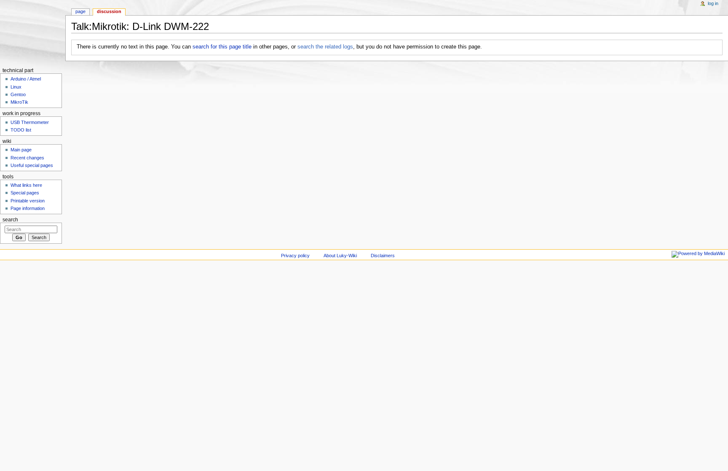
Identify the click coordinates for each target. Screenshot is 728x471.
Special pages (25, 192)
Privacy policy (295, 255)
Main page (21, 149)
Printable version (28, 200)
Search (10, 219)
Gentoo (18, 94)
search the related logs (325, 47)
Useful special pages (32, 165)
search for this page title (222, 47)
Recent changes (27, 157)
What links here (26, 185)
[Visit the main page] (32, 32)
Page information (28, 208)
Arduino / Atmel (26, 78)
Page (80, 11)
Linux (16, 86)
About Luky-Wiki (340, 255)
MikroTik (19, 102)
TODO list (21, 129)
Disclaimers (383, 255)
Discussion (109, 11)
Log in (713, 3)
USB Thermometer (30, 122)
